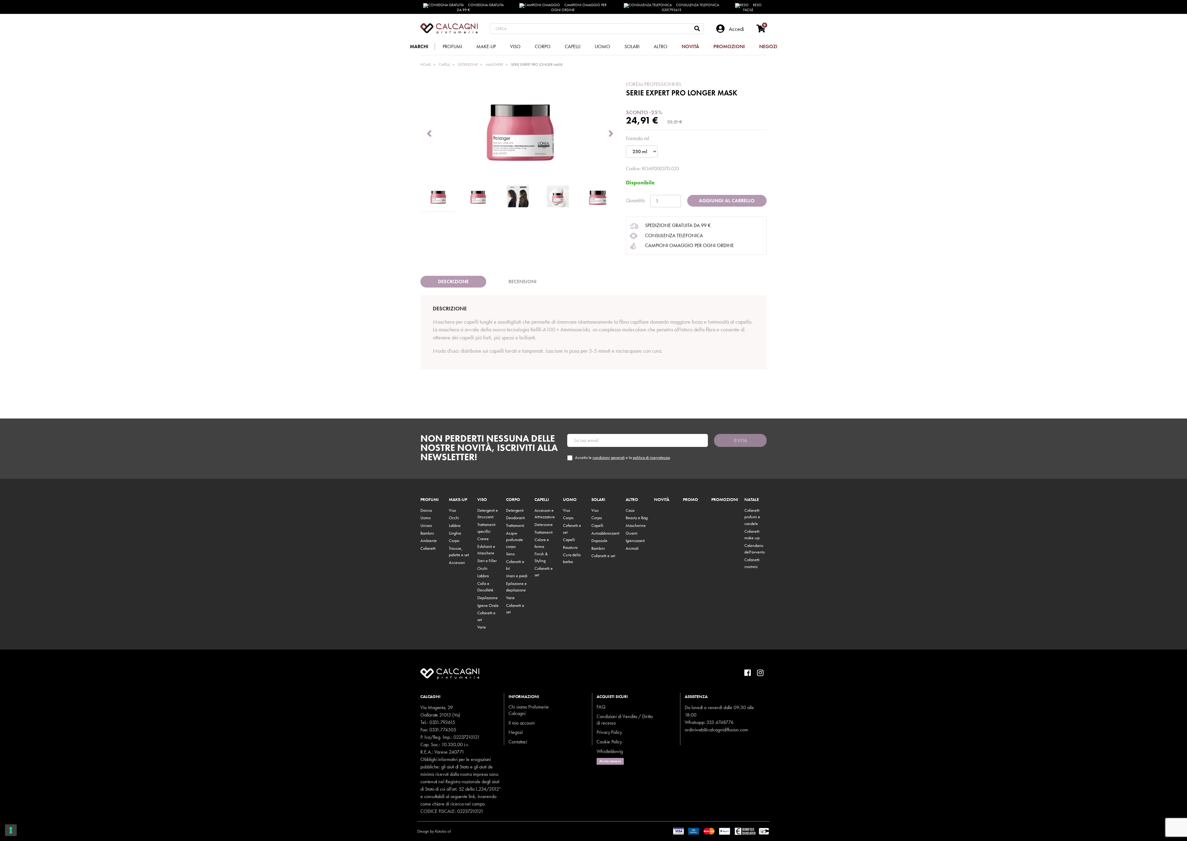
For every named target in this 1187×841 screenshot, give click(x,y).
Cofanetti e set (603, 555)
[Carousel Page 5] (597, 197)
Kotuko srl (443, 831)
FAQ (601, 707)
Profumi (429, 499)
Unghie (455, 533)
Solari (598, 499)
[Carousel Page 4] (558, 197)
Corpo (454, 540)
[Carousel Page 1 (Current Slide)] (438, 197)
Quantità (635, 200)
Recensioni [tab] (522, 281)
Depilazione (487, 597)
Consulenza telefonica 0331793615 (690, 7)
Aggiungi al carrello (727, 200)
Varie (481, 627)
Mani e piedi (516, 575)
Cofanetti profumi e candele (752, 516)
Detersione (543, 524)
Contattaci (517, 741)
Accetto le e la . (623, 457)
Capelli (541, 499)
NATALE (751, 499)
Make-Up (458, 499)
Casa (630, 510)
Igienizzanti (635, 540)
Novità (661, 499)
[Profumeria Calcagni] (449, 28)
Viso (452, 510)
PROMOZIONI (724, 499)
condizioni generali (609, 457)
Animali (632, 548)
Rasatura (570, 547)
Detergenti (515, 510)
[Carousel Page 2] (478, 197)
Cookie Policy (609, 741)
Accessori (457, 562)
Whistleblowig (610, 751)
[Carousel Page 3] (518, 197)
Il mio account (521, 723)
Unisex (426, 525)
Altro (632, 499)
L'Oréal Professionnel (653, 84)
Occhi (454, 517)
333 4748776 (719, 722)
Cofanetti (428, 548)
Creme (483, 538)
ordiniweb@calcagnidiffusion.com (716, 729)
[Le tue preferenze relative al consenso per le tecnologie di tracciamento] (11, 830)
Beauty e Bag (637, 517)
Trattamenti (515, 525)
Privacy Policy (609, 732)
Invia (740, 440)
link (472, 796)
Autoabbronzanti (605, 533)
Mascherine (636, 525)
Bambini (427, 533)
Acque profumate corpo (514, 539)
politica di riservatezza (651, 457)
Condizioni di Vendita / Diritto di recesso (625, 719)
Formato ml (637, 138)
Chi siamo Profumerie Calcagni (528, 710)
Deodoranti (515, 517)
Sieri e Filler (487, 560)
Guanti (631, 533)
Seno (510, 554)
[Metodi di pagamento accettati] (721, 830)
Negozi (515, 732)
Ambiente (428, 540)
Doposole (599, 540)
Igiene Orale (488, 605)
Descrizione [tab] (453, 281)
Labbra (454, 525)
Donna (426, 510)
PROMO (690, 499)
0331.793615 (442, 722)
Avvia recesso (610, 761)
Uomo (425, 517)
